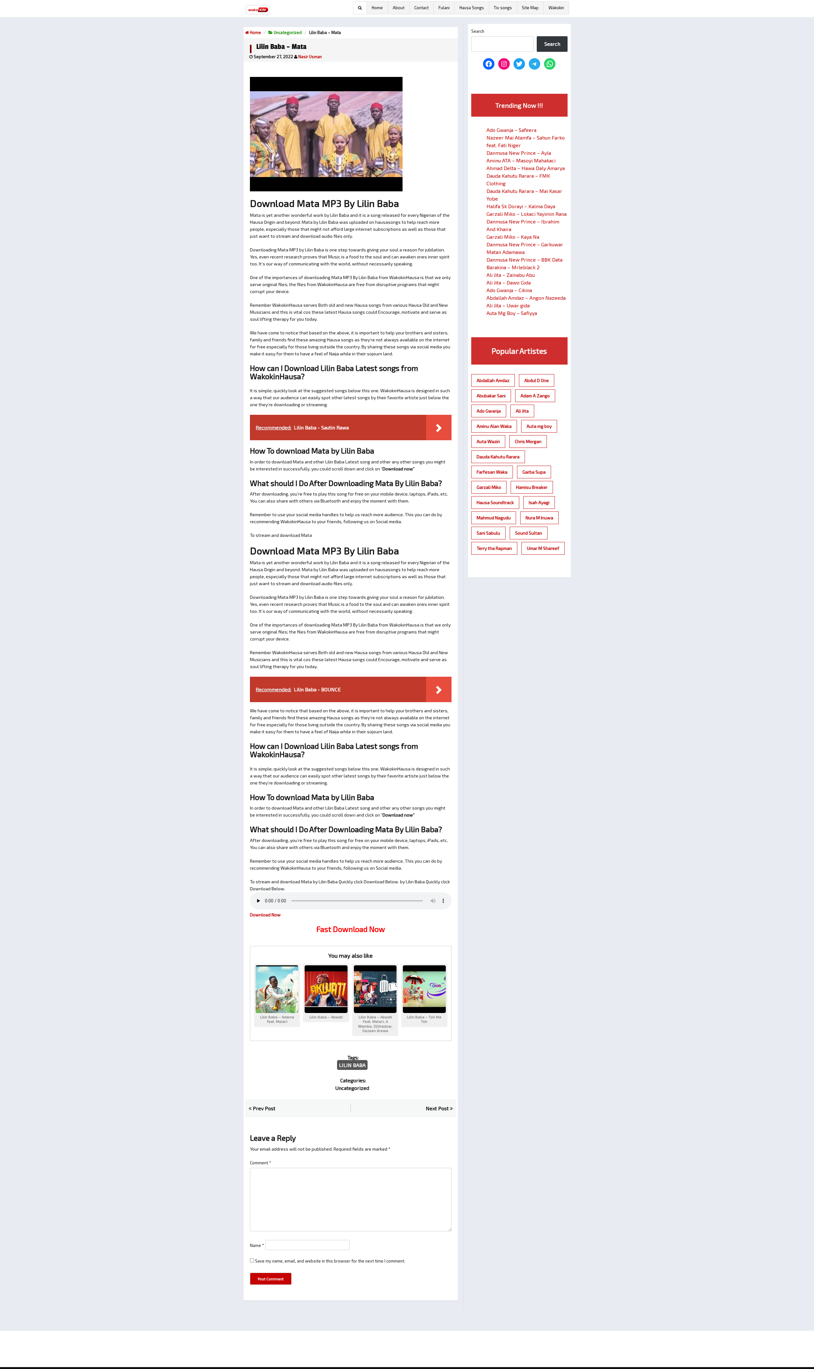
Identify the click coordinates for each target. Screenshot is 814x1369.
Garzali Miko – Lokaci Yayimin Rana (526, 214)
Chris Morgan (528, 441)
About (398, 7)
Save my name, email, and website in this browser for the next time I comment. (330, 1260)
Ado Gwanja (489, 411)
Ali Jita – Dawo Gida (508, 282)
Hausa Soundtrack (495, 502)
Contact (421, 7)
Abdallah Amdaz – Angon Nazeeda (526, 298)
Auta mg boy (539, 426)
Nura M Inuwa (539, 517)
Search (477, 31)
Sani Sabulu (488, 533)
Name (257, 1245)
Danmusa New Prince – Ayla (518, 153)
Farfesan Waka (492, 472)
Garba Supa (534, 472)
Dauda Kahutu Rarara (498, 456)
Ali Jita (522, 411)
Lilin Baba (352, 1065)
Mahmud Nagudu (494, 517)
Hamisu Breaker (532, 487)
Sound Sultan (528, 533)
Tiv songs (503, 7)
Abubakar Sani (491, 395)
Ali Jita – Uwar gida (508, 305)
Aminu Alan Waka (494, 426)
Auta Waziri (488, 441)
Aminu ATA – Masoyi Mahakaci (520, 160)
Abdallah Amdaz (493, 380)
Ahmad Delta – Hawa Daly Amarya (525, 168)
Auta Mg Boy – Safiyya (511, 313)
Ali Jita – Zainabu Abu (510, 275)
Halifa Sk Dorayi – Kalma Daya (520, 206)
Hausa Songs (471, 7)
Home (377, 7)
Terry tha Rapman (494, 548)
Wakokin (556, 7)
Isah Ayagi (539, 502)
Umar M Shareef (543, 548)
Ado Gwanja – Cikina (509, 290)
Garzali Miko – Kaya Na (512, 237)
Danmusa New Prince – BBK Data (524, 260)
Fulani (444, 7)
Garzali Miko (489, 487)
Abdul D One (536, 380)
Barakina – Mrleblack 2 (513, 267)
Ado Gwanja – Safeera (511, 130)
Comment (260, 1162)
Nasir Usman (310, 56)
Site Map (530, 7)
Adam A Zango (535, 395)
